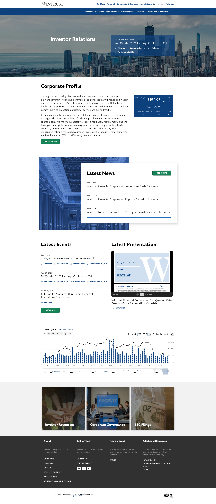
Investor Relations (166, 4)
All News (162, 173)
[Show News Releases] (66, 330)
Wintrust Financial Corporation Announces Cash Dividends (123, 186)
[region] (108, 351)
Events (113, 460)
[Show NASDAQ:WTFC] (50, 330)
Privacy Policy (149, 460)
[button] (165, 371)
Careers (48, 468)
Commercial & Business (127, 4)
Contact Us (83, 459)
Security (147, 469)
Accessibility (50, 477)
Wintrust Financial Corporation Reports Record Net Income (123, 199)
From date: (132, 334)
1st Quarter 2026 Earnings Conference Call (67, 276)
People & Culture (52, 472)
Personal (111, 4)
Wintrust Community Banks (58, 481)
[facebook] (84, 468)
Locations (49, 463)
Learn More (50, 141)
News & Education (148, 4)
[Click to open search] (173, 12)
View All (50, 310)
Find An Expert (84, 463)
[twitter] (89, 468)
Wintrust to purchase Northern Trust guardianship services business (128, 212)
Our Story (100, 4)
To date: (156, 334)
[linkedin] (79, 468)
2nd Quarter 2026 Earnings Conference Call (141, 43)
